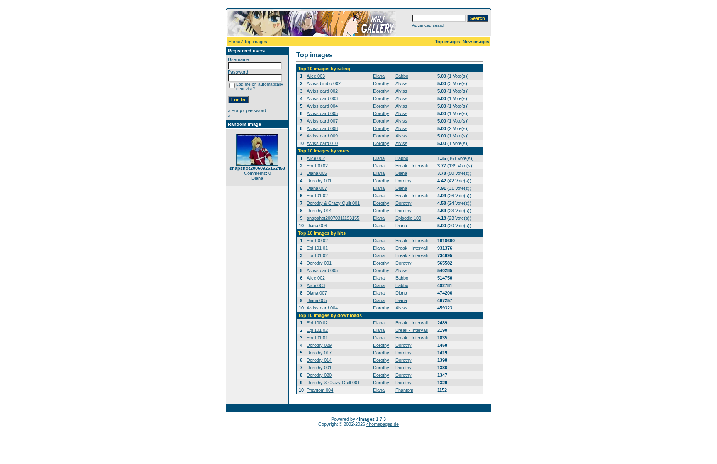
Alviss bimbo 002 (324, 83)
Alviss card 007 (322, 120)
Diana (379, 76)
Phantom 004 (320, 390)
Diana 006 (317, 225)
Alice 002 (316, 158)
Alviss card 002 (322, 90)
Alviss (401, 83)
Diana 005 (317, 173)
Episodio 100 (408, 218)
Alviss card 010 (322, 143)
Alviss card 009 (322, 135)
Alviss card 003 (322, 98)
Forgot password (249, 110)
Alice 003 (316, 76)
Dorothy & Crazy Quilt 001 (333, 203)
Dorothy (381, 83)
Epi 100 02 (317, 165)
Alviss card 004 (322, 105)
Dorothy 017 (319, 352)
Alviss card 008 (322, 128)
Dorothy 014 (319, 210)
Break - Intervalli (411, 165)
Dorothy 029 (319, 345)
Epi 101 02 (317, 195)
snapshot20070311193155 (333, 218)
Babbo (401, 76)
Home (234, 41)
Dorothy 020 (319, 375)
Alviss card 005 (322, 113)
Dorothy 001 (319, 180)
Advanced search (429, 25)
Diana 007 (317, 188)
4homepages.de (382, 424)
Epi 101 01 (317, 248)
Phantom (404, 390)
